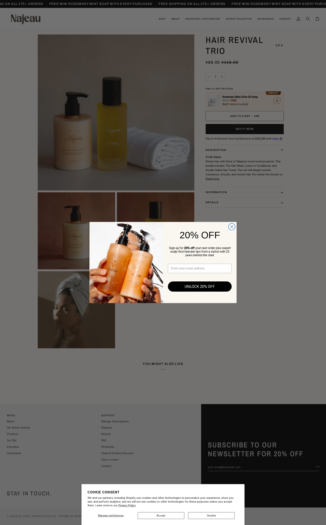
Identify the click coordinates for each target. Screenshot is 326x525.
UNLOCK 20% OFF (200, 286)
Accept (161, 515)
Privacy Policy (127, 505)
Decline (211, 515)
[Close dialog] (231, 226)
